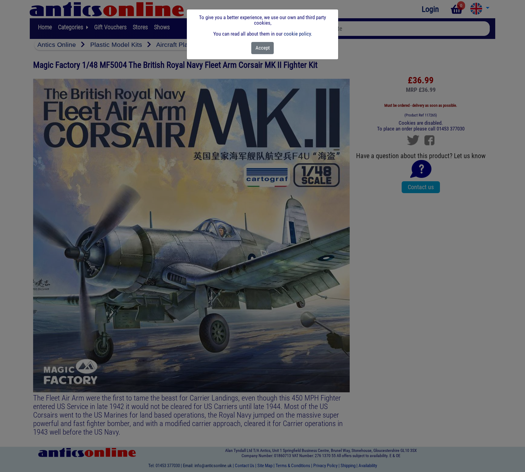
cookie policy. (298, 34)
